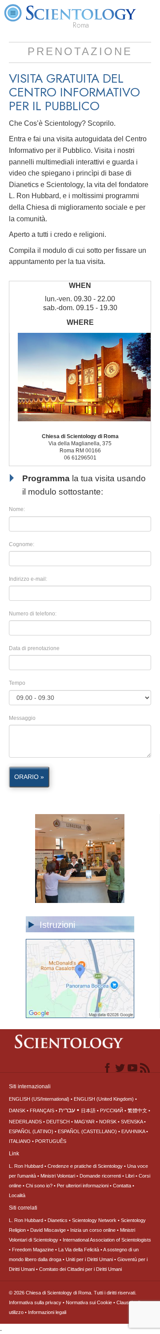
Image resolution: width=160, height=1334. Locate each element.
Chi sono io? (39, 1185)
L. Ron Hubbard (26, 1166)
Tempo (17, 683)
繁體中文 (137, 1110)
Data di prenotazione (34, 648)
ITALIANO (20, 1141)
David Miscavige (48, 1230)
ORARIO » (29, 776)
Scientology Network (94, 1220)
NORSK (107, 1121)
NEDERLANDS (25, 1121)
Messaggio (22, 718)
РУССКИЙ (111, 1110)
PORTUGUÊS (50, 1141)
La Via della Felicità (78, 1249)
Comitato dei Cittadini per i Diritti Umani (80, 1269)
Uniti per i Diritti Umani (89, 1259)
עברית (67, 1110)
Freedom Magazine (33, 1249)
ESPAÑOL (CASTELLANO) (87, 1131)
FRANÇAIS (42, 1110)
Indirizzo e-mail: (28, 579)
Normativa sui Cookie (89, 1302)
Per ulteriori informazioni (82, 1185)
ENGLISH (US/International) (39, 1099)
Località (17, 1195)
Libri (129, 1175)
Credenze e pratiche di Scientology (85, 1166)
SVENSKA (132, 1121)
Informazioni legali (47, 1312)
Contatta (122, 1185)
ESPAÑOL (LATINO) (31, 1131)
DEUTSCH (58, 1121)
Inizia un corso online (93, 1230)
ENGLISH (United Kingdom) (104, 1099)
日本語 (88, 1110)
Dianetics (58, 1220)
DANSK (17, 1110)
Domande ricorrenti (100, 1175)
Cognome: (21, 544)
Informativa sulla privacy (35, 1302)
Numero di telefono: (32, 614)
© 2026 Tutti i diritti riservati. (72, 1292)
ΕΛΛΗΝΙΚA (133, 1131)
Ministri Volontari (57, 1175)
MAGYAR (84, 1121)
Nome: (17, 509)
